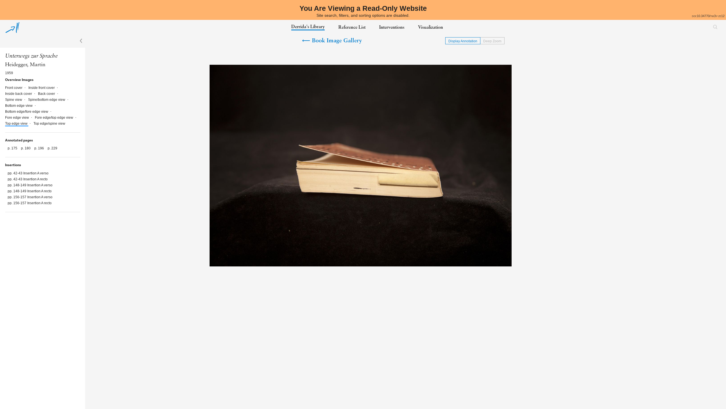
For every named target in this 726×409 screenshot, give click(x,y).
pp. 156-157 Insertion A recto (30, 203)
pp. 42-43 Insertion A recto (28, 179)
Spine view (14, 100)
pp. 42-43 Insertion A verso (28, 173)
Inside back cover (19, 94)
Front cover (14, 88)
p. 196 (39, 148)
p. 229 (52, 148)
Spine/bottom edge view (47, 100)
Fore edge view (17, 118)
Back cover (47, 94)
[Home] (12, 27)
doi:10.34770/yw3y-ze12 (708, 16)
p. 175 (13, 148)
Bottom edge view (19, 106)
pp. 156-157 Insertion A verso (30, 197)
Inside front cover (42, 88)
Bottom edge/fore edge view (27, 112)
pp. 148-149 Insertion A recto (30, 191)
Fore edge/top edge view (54, 118)
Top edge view (16, 124)
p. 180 (26, 148)
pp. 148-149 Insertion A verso (30, 185)
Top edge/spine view (49, 124)
